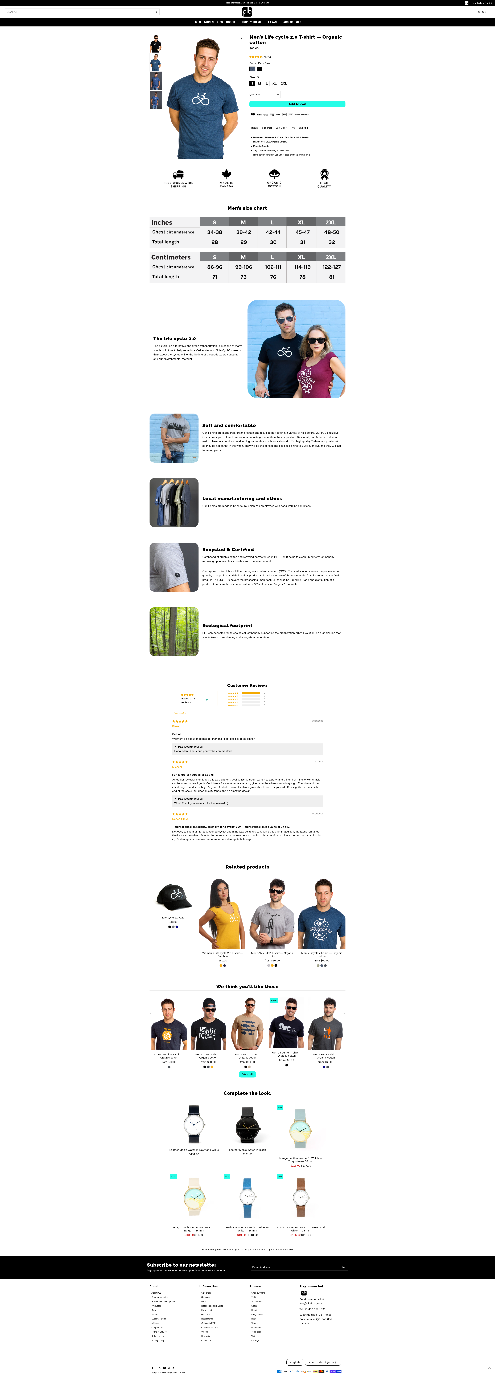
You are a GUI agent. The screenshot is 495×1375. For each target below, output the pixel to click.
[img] (180, 721)
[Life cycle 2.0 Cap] (173, 895)
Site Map (182, 1373)
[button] (255, 57)
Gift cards (205, 1314)
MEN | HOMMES (217, 1250)
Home (204, 1250)
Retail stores (207, 1319)
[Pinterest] (156, 1368)
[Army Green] (318, 965)
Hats (253, 1319)
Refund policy (157, 1336)
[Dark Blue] (321, 965)
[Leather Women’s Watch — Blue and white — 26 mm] (247, 1198)
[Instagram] (169, 1368)
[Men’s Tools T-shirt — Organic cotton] (208, 1023)
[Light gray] (173, 927)
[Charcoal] (325, 965)
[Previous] (167, 65)
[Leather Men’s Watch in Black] (247, 1125)
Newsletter (206, 1336)
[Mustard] (221, 965)
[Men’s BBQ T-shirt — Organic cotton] (326, 1023)
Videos (204, 1332)
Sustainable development (163, 1301)
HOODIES (231, 22)
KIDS (220, 22)
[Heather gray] (268, 965)
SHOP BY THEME (251, 22)
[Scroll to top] (489, 1368)
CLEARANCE (272, 22)
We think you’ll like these (247, 986)
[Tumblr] (160, 1368)
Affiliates (155, 1323)
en (466, 3)
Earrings (255, 1340)
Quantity (254, 94)
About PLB (156, 1293)
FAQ (293, 128)
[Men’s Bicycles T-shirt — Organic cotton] (321, 913)
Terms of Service (159, 1332)
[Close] (45, 1352)
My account (206, 1310)
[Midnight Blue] (224, 965)
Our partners (157, 1327)
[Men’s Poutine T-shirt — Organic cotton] (169, 1023)
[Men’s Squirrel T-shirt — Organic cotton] (286, 1022)
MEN (198, 22)
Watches (255, 1336)
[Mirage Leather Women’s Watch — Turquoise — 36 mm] (301, 1129)
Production (156, 1306)
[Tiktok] (173, 1368)
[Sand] (249, 1067)
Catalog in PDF (208, 1323)
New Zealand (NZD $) (482, 3)
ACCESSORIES (292, 22)
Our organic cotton (159, 1297)
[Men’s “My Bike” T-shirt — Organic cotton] (272, 913)
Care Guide (281, 128)
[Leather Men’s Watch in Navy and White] (194, 1125)
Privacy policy (157, 1340)
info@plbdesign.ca (310, 1303)
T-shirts (254, 1297)
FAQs (204, 1301)
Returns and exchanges (212, 1306)
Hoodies (255, 1310)
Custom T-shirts (158, 1319)
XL (275, 83)
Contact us (206, 1340)
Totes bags (256, 1332)
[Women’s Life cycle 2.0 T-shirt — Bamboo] (222, 913)
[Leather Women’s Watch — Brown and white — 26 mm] (301, 1198)
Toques (254, 1323)
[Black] (169, 927)
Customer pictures (209, 1327)
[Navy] (177, 927)
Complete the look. (247, 1093)
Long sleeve (257, 1314)
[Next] (241, 65)
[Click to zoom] (241, 38)
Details (254, 128)
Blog (153, 1310)
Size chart (267, 128)
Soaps (254, 1306)
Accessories (257, 1301)
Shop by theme (258, 1293)
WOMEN (209, 22)
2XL (284, 83)
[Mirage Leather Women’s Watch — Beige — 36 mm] (194, 1198)
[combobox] (79, 12)
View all (247, 1074)
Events (154, 1314)
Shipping (303, 128)
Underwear (256, 1327)
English (295, 1362)
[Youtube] (164, 1368)
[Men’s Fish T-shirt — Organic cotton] (247, 1023)
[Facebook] (152, 1368)
